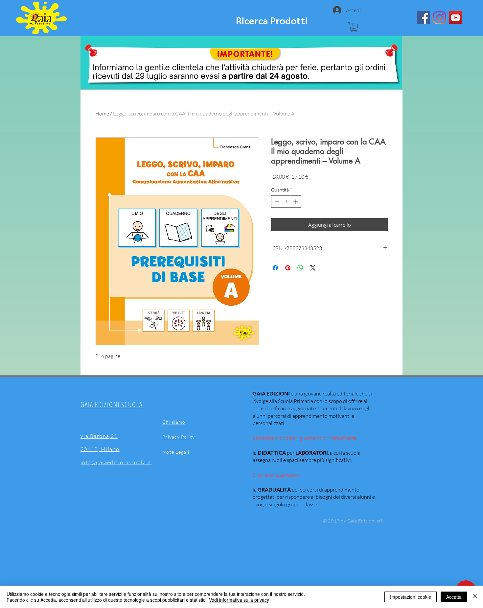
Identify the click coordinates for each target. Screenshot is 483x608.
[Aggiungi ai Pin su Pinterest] (288, 268)
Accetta (454, 597)
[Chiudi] (475, 597)
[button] (354, 27)
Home (102, 113)
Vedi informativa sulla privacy (239, 599)
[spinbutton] (286, 201)
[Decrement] (276, 201)
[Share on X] (313, 268)
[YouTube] (455, 17)
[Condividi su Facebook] (275, 268)
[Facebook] (423, 17)
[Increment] (296, 201)
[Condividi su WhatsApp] (300, 268)
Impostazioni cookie (410, 597)
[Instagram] (439, 17)
